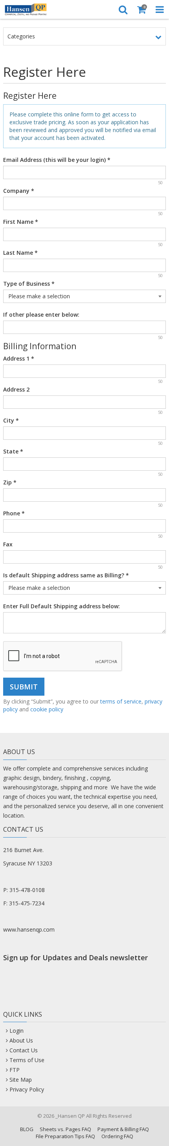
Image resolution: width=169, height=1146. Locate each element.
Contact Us (23, 1050)
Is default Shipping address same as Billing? (66, 575)
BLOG (26, 1129)
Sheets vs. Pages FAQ (65, 1129)
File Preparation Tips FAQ (65, 1136)
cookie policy (46, 709)
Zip (10, 482)
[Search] (123, 9)
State (13, 451)
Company (18, 190)
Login (16, 1030)
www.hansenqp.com (29, 929)
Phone (14, 513)
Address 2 (16, 389)
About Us (21, 1040)
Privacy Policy (26, 1089)
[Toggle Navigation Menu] (160, 9)
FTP (14, 1069)
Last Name (20, 252)
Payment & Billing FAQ (123, 1129)
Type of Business (29, 283)
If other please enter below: (41, 314)
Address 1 (18, 358)
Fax (8, 544)
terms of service (120, 701)
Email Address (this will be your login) (56, 159)
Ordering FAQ (117, 1136)
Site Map (20, 1079)
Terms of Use (26, 1060)
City (11, 420)
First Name (20, 221)
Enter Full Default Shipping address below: (61, 606)
